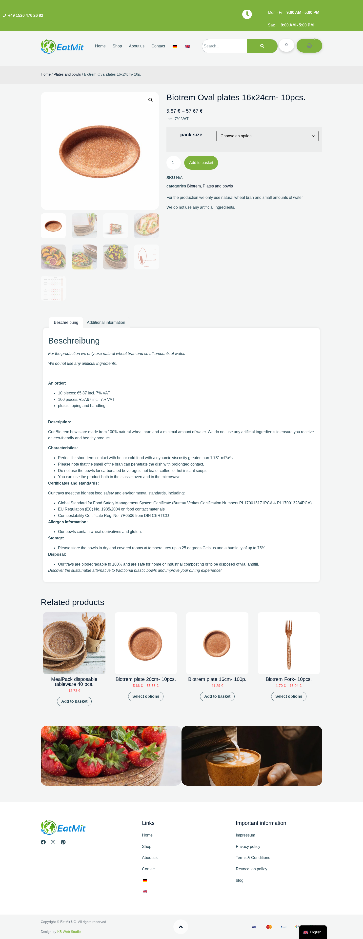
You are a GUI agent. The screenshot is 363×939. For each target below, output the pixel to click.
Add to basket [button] (74, 701)
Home (100, 46)
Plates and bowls (67, 74)
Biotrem (194, 186)
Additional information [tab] (106, 322)
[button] (150, 100)
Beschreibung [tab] (66, 322)
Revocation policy (251, 869)
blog (239, 880)
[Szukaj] (262, 46)
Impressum (245, 835)
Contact (158, 46)
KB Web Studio (69, 932)
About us (136, 46)
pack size (191, 134)
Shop (117, 46)
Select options (145, 696)
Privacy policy (248, 846)
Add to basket (201, 163)
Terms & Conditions (253, 858)
